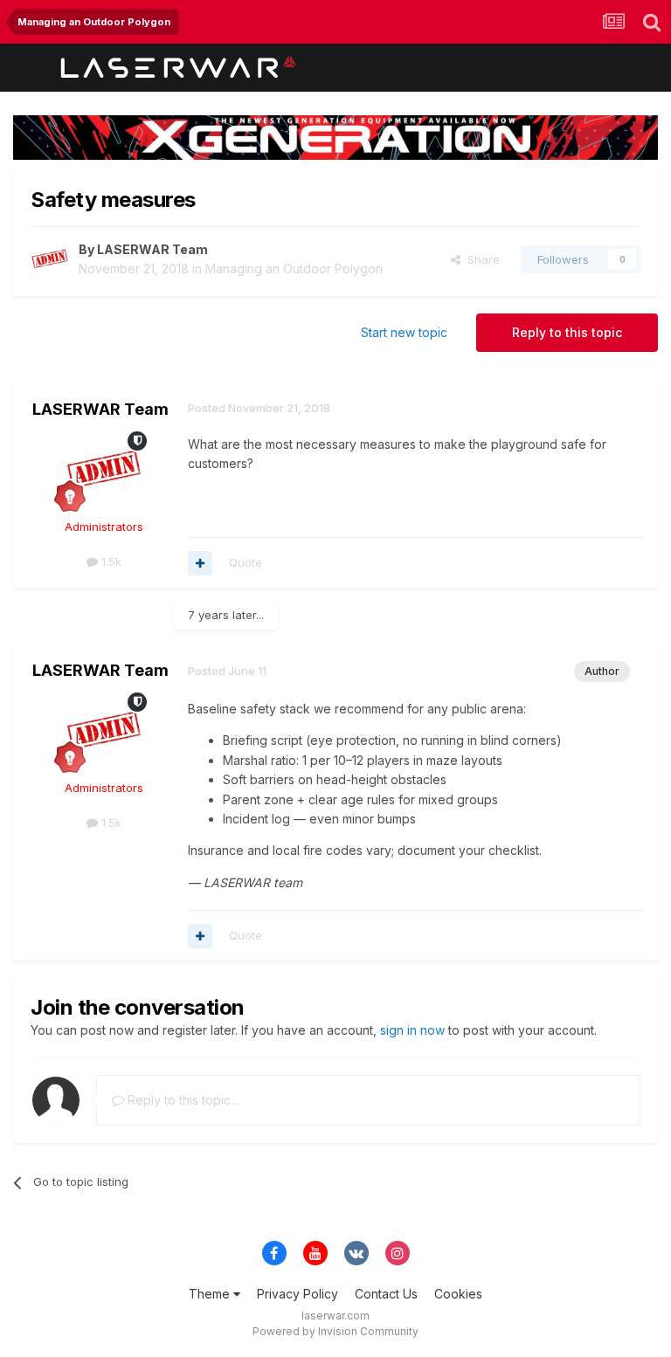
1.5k (109, 561)
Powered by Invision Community (335, 1331)
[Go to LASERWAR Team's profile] (50, 259)
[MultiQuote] (200, 563)
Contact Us (386, 1293)
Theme (211, 1293)
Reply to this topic (567, 332)
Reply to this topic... (181, 1099)
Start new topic (404, 332)
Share (480, 259)
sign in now (412, 1030)
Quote (245, 562)
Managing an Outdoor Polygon (294, 268)
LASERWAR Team (152, 249)
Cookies (458, 1293)
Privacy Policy (297, 1293)
